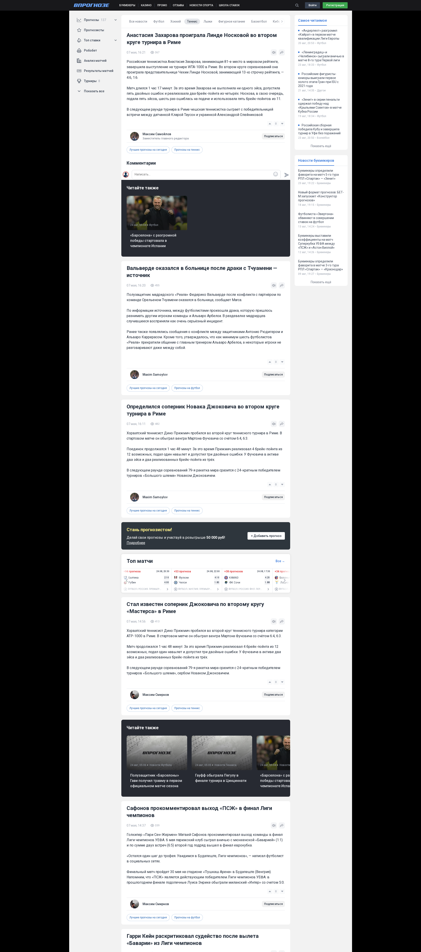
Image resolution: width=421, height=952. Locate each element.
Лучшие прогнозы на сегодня (148, 149)
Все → (280, 561)
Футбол (158, 21)
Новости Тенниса (225, 765)
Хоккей (175, 21)
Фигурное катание (231, 21)
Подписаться (273, 136)
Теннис (192, 21)
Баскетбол (259, 21)
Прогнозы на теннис (187, 149)
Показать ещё (321, 146)
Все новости (138, 21)
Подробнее (136, 543)
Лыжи (208, 21)
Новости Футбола (161, 765)
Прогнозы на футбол (187, 388)
